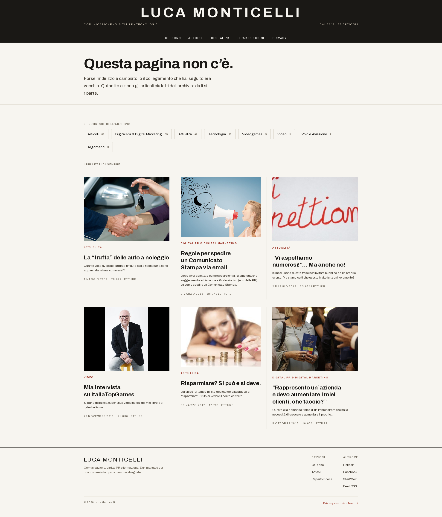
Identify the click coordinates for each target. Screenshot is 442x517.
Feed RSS (350, 486)
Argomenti (98, 147)
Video (284, 134)
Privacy (280, 38)
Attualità (188, 134)
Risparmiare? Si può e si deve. (221, 383)
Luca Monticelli (220, 12)
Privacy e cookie (334, 503)
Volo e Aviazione (316, 134)
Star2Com (350, 479)
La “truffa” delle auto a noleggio (126, 257)
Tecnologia (220, 134)
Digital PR (220, 38)
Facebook (350, 472)
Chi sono (173, 38)
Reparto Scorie (251, 38)
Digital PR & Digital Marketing (141, 134)
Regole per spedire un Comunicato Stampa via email (206, 260)
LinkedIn (349, 465)
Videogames (254, 134)
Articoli (196, 38)
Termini (353, 503)
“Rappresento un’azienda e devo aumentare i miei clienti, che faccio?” (306, 394)
